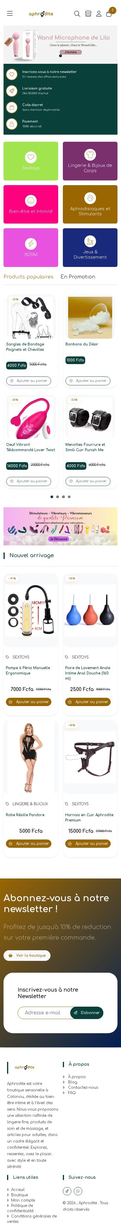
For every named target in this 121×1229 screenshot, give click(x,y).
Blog (72, 1082)
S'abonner (90, 1013)
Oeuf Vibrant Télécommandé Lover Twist (30, 447)
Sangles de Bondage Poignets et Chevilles (25, 347)
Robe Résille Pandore (25, 815)
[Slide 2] (57, 496)
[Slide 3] (63, 496)
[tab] (28, 277)
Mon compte (23, 1200)
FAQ (71, 1093)
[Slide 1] (60, 55)
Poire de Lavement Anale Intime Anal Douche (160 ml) (87, 673)
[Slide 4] (69, 496)
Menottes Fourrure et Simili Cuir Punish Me (85, 447)
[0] (109, 14)
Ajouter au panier (32, 702)
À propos (76, 1077)
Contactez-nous (82, 1087)
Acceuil (18, 1190)
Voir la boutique (30, 955)
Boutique (19, 1195)
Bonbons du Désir (81, 344)
